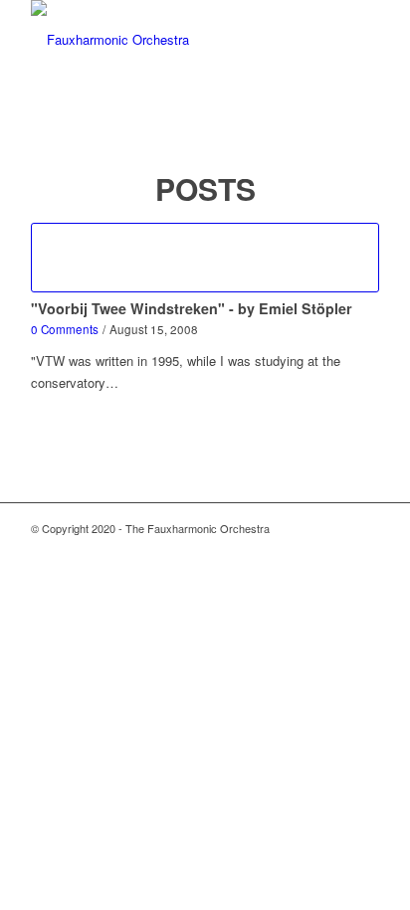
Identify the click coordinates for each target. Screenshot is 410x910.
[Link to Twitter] (304, 550)
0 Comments (65, 329)
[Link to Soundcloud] (364, 550)
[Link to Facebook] (334, 550)
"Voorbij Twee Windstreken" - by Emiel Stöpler (191, 308)
